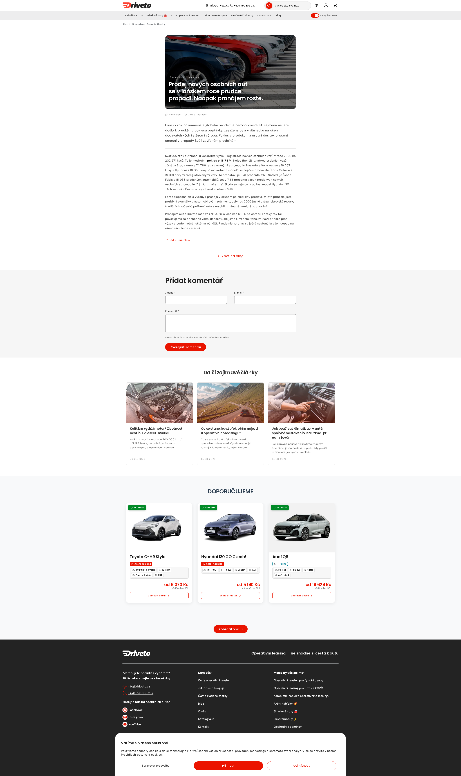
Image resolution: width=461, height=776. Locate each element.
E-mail (239, 292)
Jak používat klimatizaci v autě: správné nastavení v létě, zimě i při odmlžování (299, 433)
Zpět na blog (232, 256)
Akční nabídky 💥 (285, 704)
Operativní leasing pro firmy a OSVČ (298, 688)
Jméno (170, 292)
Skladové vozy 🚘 (286, 711)
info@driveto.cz (219, 5)
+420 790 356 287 (244, 5)
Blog (201, 704)
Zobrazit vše (229, 629)
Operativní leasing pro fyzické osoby (298, 680)
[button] (133, 15)
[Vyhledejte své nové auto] (269, 5)
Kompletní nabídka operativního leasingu (301, 696)
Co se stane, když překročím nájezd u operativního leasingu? (229, 430)
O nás (202, 711)
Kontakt (203, 727)
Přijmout (228, 766)
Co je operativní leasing (214, 680)
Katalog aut (206, 719)
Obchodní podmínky (288, 727)
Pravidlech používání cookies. (141, 755)
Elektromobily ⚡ (285, 719)
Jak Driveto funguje (211, 688)
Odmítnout (301, 766)
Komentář (172, 311)
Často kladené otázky (212, 696)
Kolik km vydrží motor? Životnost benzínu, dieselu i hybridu (156, 430)
